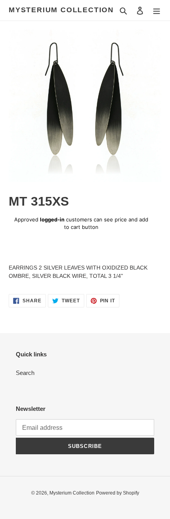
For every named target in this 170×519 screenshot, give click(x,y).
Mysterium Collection (61, 10)
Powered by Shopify (117, 493)
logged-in (52, 219)
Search (25, 372)
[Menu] (156, 10)
